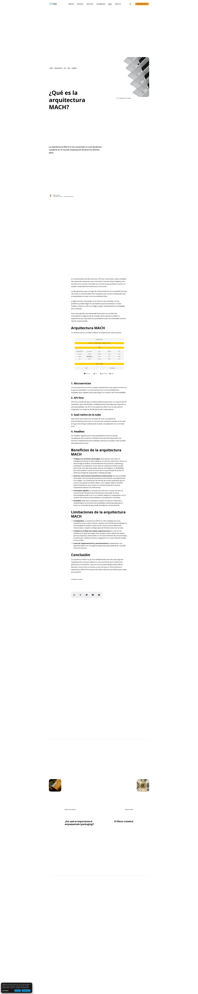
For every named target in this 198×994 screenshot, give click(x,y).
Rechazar (17, 990)
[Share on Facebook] (87, 595)
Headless (74, 68)
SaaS (69, 68)
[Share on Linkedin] (93, 595)
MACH (51, 68)
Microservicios (58, 68)
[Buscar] (130, 4)
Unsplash (129, 98)
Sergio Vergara (56, 195)
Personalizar (5, 990)
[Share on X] (80, 595)
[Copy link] (99, 595)
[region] (16, 988)
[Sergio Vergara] (50, 195)
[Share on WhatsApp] (74, 595)
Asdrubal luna (123, 98)
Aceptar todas (26, 990)
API (65, 68)
